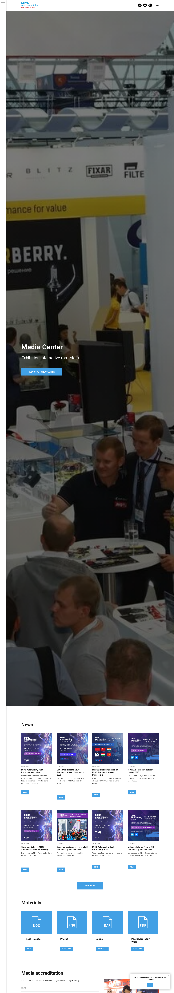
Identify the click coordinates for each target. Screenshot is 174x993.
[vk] (140, 5)
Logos (99, 939)
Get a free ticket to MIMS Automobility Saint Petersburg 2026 (70, 772)
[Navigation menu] (3, 3)
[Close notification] (168, 975)
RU (157, 5)
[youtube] (145, 5)
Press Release (32, 939)
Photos (64, 939)
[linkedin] (150, 5)
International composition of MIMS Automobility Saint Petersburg (105, 772)
